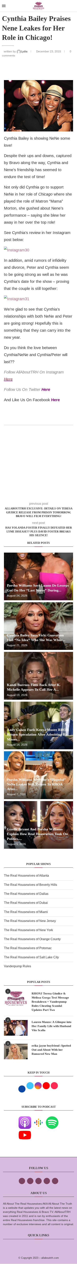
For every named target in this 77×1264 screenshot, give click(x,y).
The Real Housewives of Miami (26, 912)
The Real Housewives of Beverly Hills (30, 884)
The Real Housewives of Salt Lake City (31, 957)
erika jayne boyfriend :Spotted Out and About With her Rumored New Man (51, 1049)
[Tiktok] (47, 1181)
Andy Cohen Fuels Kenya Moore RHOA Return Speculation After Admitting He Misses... (38, 734)
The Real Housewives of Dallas (26, 893)
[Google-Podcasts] (38, 1119)
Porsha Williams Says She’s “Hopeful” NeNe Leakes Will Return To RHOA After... (36, 784)
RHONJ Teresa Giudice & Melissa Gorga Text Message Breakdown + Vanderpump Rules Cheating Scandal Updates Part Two (50, 1001)
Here (8, 379)
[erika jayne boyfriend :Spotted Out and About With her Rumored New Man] (16, 1051)
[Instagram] (38, 1181)
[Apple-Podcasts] (25, 1119)
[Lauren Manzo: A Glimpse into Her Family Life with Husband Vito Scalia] (16, 1028)
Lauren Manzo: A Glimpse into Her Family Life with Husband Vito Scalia (51, 1026)
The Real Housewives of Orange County (32, 939)
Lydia (24, 51)
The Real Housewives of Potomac (28, 948)
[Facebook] (22, 1181)
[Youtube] (25, 1131)
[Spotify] (52, 1119)
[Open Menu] (4, 6)
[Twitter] (30, 1181)
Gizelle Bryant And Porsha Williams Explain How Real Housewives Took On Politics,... (37, 834)
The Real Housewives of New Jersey (30, 921)
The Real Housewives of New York (28, 930)
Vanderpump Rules (17, 966)
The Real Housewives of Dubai (26, 902)
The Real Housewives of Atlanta (26, 875)
